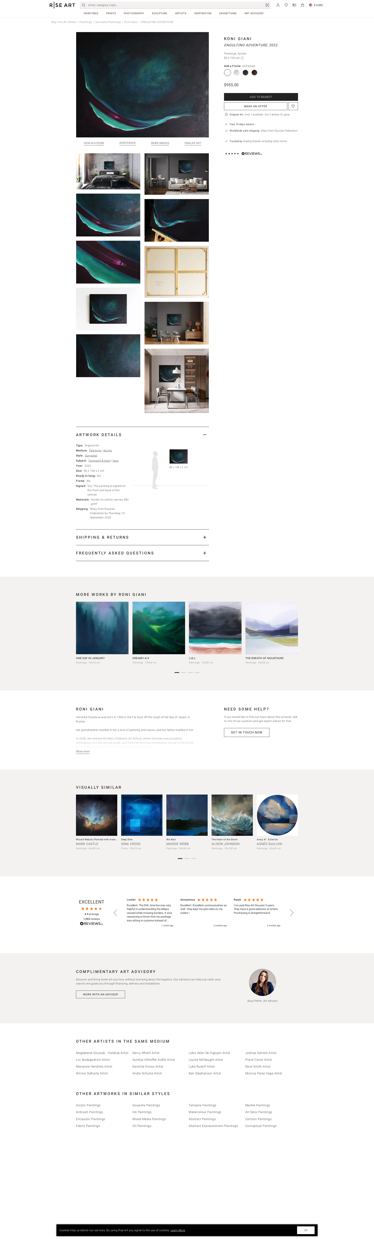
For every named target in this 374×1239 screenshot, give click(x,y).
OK (306, 1230)
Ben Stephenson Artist (205, 1073)
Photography (134, 13)
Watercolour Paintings (205, 1112)
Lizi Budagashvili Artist (93, 1060)
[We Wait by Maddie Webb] (187, 815)
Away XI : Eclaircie (267, 839)
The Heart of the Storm (225, 839)
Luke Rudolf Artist (202, 1066)
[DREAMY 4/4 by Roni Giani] (158, 628)
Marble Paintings (257, 1105)
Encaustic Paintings (90, 1119)
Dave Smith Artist (258, 1066)
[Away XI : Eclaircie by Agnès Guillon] (277, 815)
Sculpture (159, 13)
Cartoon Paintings (258, 1119)
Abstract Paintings (202, 1119)
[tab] (142, 435)
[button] (115, 912)
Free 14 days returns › (243, 124)
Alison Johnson (226, 844)
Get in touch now (246, 732)
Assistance (127, 142)
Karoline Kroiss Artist (147, 1066)
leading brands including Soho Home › (265, 141)
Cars (116, 460)
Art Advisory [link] (254, 13)
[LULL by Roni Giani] (215, 628)
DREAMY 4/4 (140, 658)
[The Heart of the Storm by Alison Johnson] (232, 815)
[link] (267, 5)
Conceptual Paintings (261, 1126)
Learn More (178, 1230)
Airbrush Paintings (89, 1112)
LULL (192, 658)
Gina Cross (130, 844)
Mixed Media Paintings (149, 1119)
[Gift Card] (294, 5)
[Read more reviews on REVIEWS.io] (91, 924)
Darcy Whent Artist (146, 1053)
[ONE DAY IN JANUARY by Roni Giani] (102, 628)
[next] (293, 628)
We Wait (171, 839)
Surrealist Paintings (108, 22)
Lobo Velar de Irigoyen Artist (209, 1053)
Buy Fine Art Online (64, 22)
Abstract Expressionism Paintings (213, 1126)
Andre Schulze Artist (147, 1073)
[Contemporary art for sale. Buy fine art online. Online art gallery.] (62, 5)
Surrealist (91, 455)
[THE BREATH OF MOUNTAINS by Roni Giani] (271, 628)
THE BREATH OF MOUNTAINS (264, 658)
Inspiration (203, 13)
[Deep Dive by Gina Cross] (141, 815)
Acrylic (107, 450)
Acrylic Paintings (88, 1105)
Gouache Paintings (146, 1105)
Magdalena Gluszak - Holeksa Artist (102, 1053)
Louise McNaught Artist (206, 1060)
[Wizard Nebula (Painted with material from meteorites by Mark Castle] (96, 815)
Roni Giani (131, 22)
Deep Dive (126, 839)
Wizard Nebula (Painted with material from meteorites (107, 839)
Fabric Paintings (88, 1126)
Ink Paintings (142, 1112)
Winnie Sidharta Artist (92, 1073)
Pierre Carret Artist (258, 1060)
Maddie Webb (177, 844)
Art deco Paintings (258, 1112)
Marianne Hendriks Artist (94, 1066)
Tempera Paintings (202, 1105)
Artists (180, 13)
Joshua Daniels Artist (261, 1053)
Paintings (91, 13)
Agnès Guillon (269, 844)
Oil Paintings (141, 1126)
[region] (203, 913)
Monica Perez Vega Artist (263, 1073)
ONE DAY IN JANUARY (90, 658)
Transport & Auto (99, 460)
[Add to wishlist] (293, 106)
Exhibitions (228, 13)
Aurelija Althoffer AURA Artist (153, 1060)
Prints (111, 13)
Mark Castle (87, 844)
